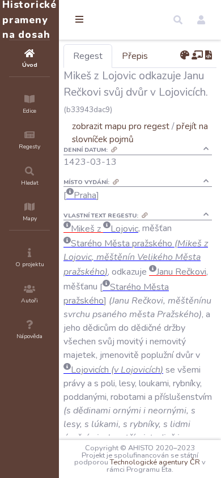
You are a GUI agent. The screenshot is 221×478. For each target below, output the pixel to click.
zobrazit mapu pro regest (120, 126)
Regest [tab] (88, 56)
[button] (177, 20)
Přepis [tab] (135, 56)
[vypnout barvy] (184, 55)
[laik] (197, 55)
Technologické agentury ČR (155, 462)
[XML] (208, 55)
